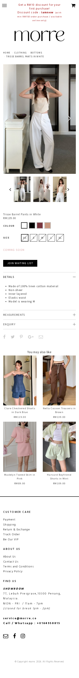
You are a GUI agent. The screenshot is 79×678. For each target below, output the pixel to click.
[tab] (39, 277)
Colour (8, 225)
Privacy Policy (13, 571)
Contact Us (10, 562)
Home (6, 52)
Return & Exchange (16, 529)
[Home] (39, 36)
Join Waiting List (20, 263)
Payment (9, 519)
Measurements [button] (14, 315)
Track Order (11, 534)
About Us (9, 556)
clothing (20, 52)
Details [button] (8, 277)
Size (6, 237)
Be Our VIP (11, 539)
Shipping (9, 525)
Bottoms (36, 52)
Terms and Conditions (18, 566)
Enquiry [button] (9, 324)
